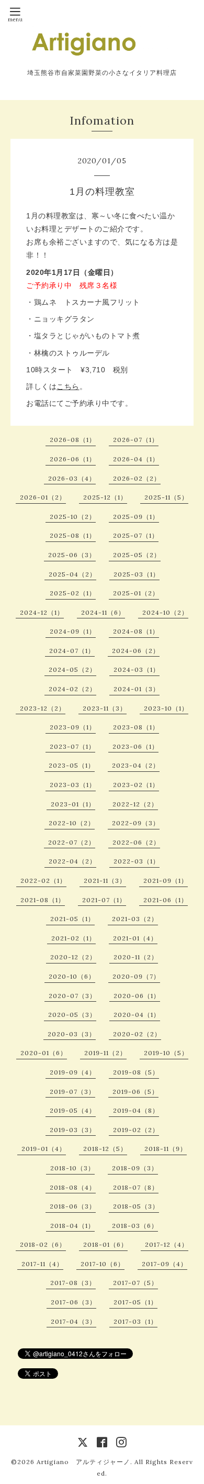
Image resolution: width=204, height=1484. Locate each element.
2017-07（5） (135, 1283)
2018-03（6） (135, 1226)
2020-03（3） (72, 1034)
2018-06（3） (73, 1206)
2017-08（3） (73, 1283)
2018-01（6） (105, 1244)
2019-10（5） (166, 1053)
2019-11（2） (105, 1053)
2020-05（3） (72, 1014)
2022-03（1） (137, 861)
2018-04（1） (72, 1226)
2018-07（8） (135, 1187)
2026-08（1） (73, 440)
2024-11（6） (103, 612)
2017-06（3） (73, 1302)
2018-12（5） (105, 1149)
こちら (68, 386)
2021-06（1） (165, 900)
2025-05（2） (137, 555)
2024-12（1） (42, 612)
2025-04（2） (72, 574)
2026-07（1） (135, 440)
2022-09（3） (136, 823)
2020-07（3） (72, 996)
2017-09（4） (164, 1264)
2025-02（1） (73, 593)
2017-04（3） (73, 1321)
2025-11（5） (166, 497)
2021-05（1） (72, 919)
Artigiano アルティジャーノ (83, 1462)
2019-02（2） (136, 1130)
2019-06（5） (135, 1091)
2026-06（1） (73, 459)
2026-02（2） (137, 478)
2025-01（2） (136, 593)
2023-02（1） (136, 785)
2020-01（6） (43, 1053)
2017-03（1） (135, 1321)
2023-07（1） (72, 746)
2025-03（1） (137, 574)
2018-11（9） (165, 1149)
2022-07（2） (71, 842)
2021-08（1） (42, 900)
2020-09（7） (136, 976)
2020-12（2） (73, 957)
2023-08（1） (136, 727)
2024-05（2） (72, 669)
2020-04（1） (137, 1014)
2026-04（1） (136, 459)
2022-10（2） (72, 823)
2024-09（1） (73, 631)
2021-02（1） (73, 938)
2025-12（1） (105, 497)
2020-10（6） (72, 976)
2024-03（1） (137, 669)
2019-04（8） (136, 1110)
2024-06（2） (136, 651)
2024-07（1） (72, 651)
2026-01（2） (43, 497)
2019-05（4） (73, 1110)
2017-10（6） (102, 1264)
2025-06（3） (72, 555)
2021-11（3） (105, 880)
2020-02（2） (137, 1034)
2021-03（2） (135, 919)
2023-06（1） (135, 746)
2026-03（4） (72, 478)
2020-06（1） (137, 996)
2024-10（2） (165, 612)
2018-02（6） (43, 1244)
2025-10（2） (73, 516)
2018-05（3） (136, 1206)
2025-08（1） (73, 535)
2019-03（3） (73, 1130)
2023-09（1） (73, 727)
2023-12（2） (42, 708)
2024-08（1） (136, 631)
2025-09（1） (136, 516)
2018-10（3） (72, 1168)
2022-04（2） (72, 861)
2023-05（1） (72, 765)
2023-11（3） (105, 708)
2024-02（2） (72, 689)
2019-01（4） (43, 1149)
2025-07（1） (135, 535)
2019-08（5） (136, 1072)
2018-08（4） (73, 1187)
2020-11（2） (136, 957)
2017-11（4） (42, 1264)
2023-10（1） (166, 708)
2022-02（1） (43, 880)
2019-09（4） (73, 1072)
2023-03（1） (73, 785)
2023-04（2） (136, 765)
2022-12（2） (135, 804)
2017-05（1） (135, 1302)
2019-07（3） (72, 1091)
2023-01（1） (73, 804)
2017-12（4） (166, 1244)
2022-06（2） (136, 842)
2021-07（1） (104, 900)
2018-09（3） (135, 1168)
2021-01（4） (135, 938)
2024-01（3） (137, 689)
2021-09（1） (165, 880)
